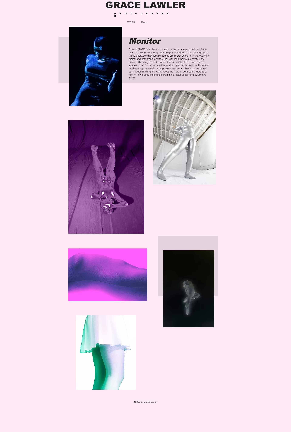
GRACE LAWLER (145, 5)
